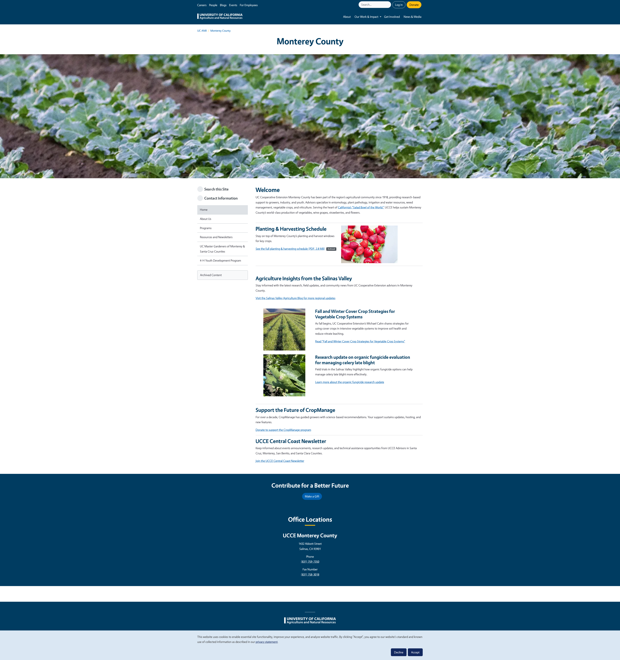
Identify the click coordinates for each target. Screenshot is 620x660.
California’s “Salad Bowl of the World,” (361, 207)
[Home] (220, 17)
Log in (399, 5)
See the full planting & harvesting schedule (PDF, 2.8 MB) (295, 249)
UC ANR (202, 30)
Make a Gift (312, 496)
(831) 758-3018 (310, 574)
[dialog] (310, 645)
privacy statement (267, 642)
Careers (202, 5)
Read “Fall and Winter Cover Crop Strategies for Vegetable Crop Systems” (360, 341)
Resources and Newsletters (216, 237)
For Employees (249, 5)
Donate (414, 5)
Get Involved (392, 17)
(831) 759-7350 (310, 561)
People (213, 5)
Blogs (223, 5)
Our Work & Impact (366, 17)
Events (233, 5)
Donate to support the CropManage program (283, 430)
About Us (205, 219)
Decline (398, 652)
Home (203, 209)
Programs (206, 228)
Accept (415, 652)
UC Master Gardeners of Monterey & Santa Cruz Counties (222, 248)
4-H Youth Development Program (220, 260)
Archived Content (211, 275)
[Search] (389, 4)
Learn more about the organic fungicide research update (349, 382)
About (347, 17)
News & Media (412, 17)
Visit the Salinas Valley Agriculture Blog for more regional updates (295, 298)
